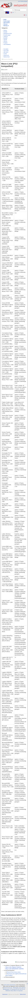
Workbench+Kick (7, 33)
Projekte (5, 42)
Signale (5, 39)
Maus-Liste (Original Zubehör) (13, 967)
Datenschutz (6, 56)
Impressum (6, 55)
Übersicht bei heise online (14, 972)
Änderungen (6, 21)
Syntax (5, 53)
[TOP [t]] (27, 984)
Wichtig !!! (6, 25)
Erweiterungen (6, 35)
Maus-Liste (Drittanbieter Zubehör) (14, 968)
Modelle (5, 32)
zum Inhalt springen (22, 1)
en (13, 12)
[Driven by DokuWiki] (7, 59)
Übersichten (6, 22)
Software (5, 36)
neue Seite (6, 50)
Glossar (5, 24)
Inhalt (4, 19)
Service (5, 41)
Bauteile (5, 38)
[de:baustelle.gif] (4, 69)
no (26, 15)
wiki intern (5, 52)
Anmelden (5, 49)
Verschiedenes (7, 44)
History (5, 30)
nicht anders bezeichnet (9, 984)
